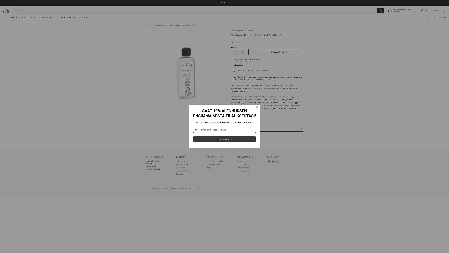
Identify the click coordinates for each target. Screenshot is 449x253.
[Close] (257, 107)
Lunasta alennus (224, 139)
